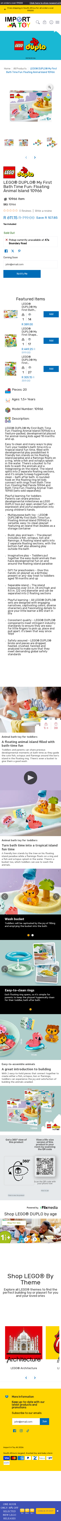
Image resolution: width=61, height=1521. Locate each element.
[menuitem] (51, 22)
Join (44, 1421)
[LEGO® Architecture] (23, 1345)
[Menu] (57, 22)
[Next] (35, 157)
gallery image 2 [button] (32, 935)
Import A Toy (9, 1447)
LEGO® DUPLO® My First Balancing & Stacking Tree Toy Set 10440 (31, 360)
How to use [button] (45, 1190)
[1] (30, 1231)
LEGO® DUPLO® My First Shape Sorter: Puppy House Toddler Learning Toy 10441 (31, 331)
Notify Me (22, 273)
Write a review (43, 210)
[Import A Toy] (18, 22)
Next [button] (56, 896)
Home (7, 68)
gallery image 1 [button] (28, 935)
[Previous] (26, 1239)
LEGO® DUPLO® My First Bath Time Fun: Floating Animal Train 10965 (30, 307)
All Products (20, 68)
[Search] (38, 22)
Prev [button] (4, 896)
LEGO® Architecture (24, 1368)
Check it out (45, 1511)
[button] (44, 22)
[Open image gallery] (50, 87)
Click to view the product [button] (16, 1195)
